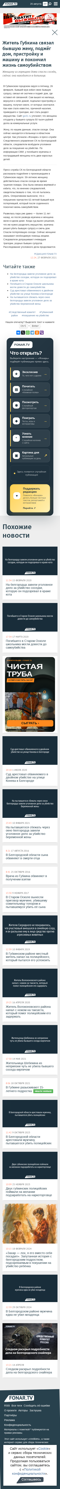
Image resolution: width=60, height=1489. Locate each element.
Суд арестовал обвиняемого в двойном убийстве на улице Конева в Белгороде (31, 292)
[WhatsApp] (28, 333)
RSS (7, 1405)
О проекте (10, 1410)
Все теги (17, 1405)
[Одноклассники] (37, 333)
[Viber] (42, 333)
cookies (34, 1439)
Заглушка (35, 1410)
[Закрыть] (55, 32)
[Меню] (56, 4)
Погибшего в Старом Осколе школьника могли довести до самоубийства (32, 285)
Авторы (23, 1410)
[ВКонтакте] (18, 333)
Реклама (9, 1420)
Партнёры (10, 1415)
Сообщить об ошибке (37, 1405)
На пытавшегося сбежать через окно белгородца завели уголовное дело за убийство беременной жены (31, 300)
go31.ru (27, 116)
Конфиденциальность (17, 1425)
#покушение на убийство (35, 315)
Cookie (43, 1448)
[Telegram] (32, 333)
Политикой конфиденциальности (28, 1471)
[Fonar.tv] (9, 4)
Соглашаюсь (31, 1479)
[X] (23, 333)
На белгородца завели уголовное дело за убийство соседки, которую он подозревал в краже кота (33, 277)
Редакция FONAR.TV (45, 253)
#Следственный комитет (22, 312)
